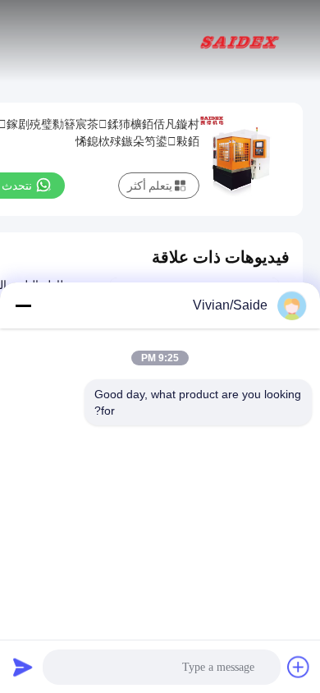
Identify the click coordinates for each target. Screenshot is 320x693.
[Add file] (298, 667)
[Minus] (23, 305)
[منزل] (240, 41)
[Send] (23, 667)
